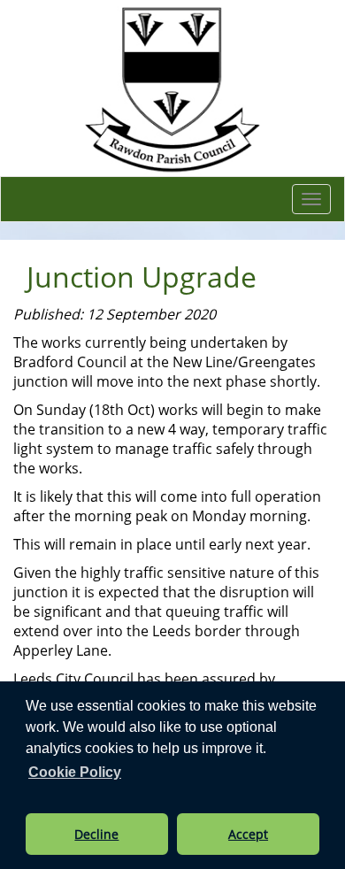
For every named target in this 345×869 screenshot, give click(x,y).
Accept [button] (248, 834)
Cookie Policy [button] (74, 772)
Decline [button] (96, 834)
